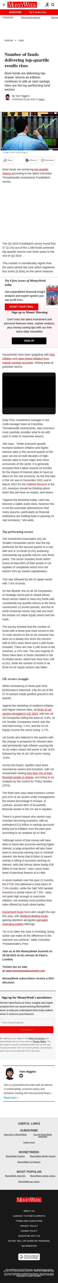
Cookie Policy (29, 1231)
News (41, 99)
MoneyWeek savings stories (42, 1176)
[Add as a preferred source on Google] (29, 1256)
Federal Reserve (36, 484)
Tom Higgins (22, 96)
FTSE (10, 884)
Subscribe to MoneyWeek (15, 1134)
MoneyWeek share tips (15, 1176)
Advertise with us (29, 1236)
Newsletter (49, 160)
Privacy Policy (29, 1226)
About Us (29, 1211)
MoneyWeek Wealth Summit (43, 1156)
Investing (9, 40)
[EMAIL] (22, 1076)
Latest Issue (29, 1142)
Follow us (33, 160)
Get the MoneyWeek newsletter (43, 1135)
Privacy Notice (39, 1041)
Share (10, 160)
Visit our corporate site (44, 1271)
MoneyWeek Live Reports (29, 1162)
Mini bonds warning (30, 17)
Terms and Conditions (29, 1221)
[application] (29, 391)
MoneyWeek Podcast (15, 1156)
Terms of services (37, 1038)
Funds (21, 40)
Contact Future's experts (29, 1216)
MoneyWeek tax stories (29, 1181)
